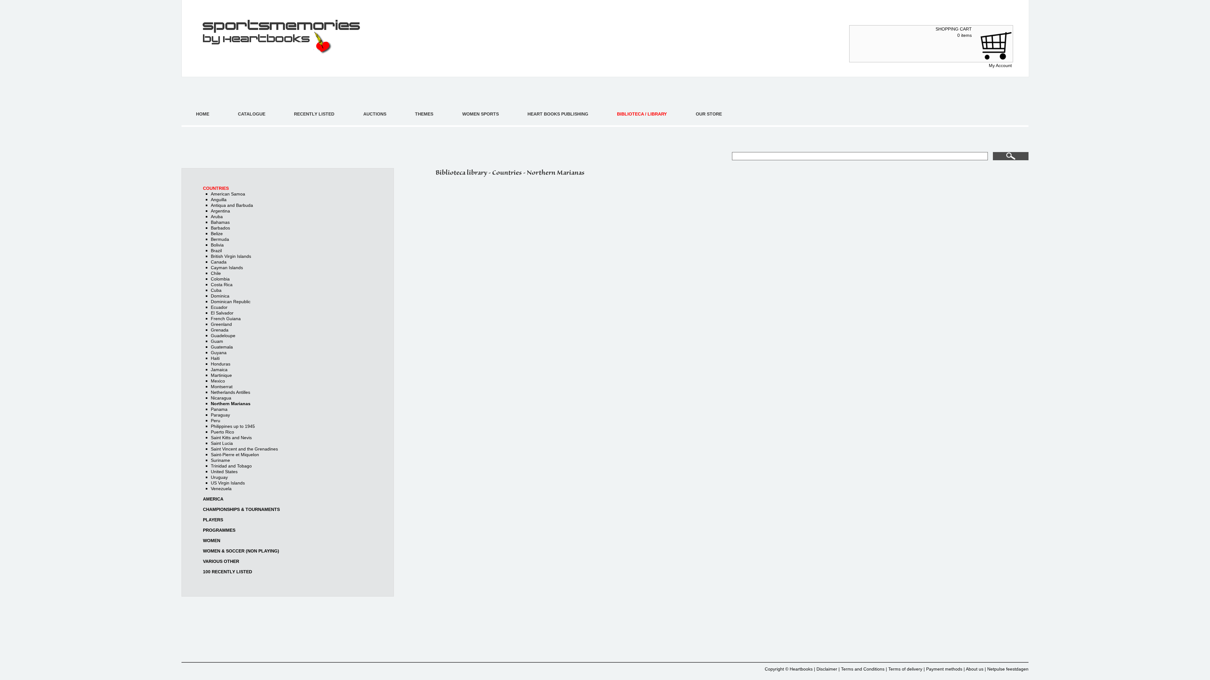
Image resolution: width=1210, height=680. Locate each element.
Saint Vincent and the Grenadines (244, 448)
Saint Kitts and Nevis (231, 437)
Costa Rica (222, 284)
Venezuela (221, 488)
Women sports (480, 113)
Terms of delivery (905, 669)
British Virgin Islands (231, 256)
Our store (709, 113)
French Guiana (226, 318)
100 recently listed (227, 571)
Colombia (220, 278)
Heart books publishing (557, 113)
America (213, 499)
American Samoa (228, 193)
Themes (424, 113)
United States (224, 471)
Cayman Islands (227, 267)
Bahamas (220, 222)
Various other (221, 561)
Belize (217, 233)
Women (211, 540)
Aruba (217, 216)
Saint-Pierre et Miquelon (235, 454)
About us (974, 669)
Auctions (374, 113)
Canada (219, 261)
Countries (216, 188)
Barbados (220, 227)
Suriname (220, 460)
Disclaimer (826, 669)
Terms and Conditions (862, 669)
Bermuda (220, 239)
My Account (1000, 65)
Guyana (219, 352)
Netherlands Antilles (230, 392)
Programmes (219, 530)
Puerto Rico (222, 431)
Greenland (221, 324)
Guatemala (222, 346)
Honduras (220, 363)
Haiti (215, 358)
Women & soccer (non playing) (241, 550)
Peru (215, 420)
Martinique (221, 375)
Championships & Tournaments (241, 509)
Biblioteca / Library (642, 113)
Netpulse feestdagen (1007, 669)
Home (202, 113)
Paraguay (220, 414)
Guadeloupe (223, 335)
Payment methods (944, 669)
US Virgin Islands (228, 482)
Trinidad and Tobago (231, 465)
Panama (219, 409)
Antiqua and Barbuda (232, 205)
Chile (216, 273)
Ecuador (219, 307)
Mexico (218, 380)
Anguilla (219, 199)
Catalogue (251, 113)
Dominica (220, 295)
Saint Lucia (222, 443)
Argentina (220, 210)
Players (213, 519)
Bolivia (217, 244)
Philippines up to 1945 (233, 426)
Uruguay (219, 477)
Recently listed (314, 113)
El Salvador (222, 312)
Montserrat (222, 386)
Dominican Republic (231, 301)
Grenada (219, 329)
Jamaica (219, 369)
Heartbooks (801, 669)
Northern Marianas (231, 403)
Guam (217, 341)
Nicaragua (221, 397)
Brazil (216, 250)
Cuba (216, 290)
